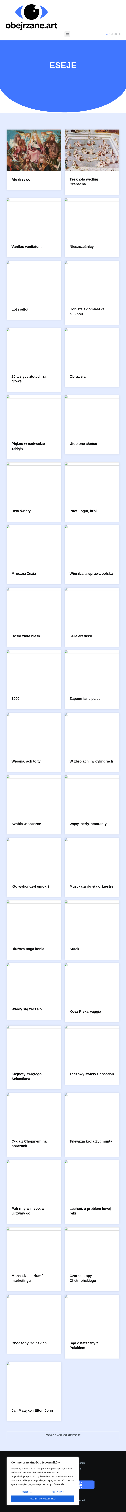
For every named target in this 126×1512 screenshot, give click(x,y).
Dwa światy (21, 511)
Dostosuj (26, 1492)
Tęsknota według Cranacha (84, 181)
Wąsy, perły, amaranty (88, 824)
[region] (43, 1481)
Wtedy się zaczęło (26, 1009)
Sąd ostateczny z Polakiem (84, 1345)
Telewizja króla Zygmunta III (91, 1143)
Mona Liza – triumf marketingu (27, 1278)
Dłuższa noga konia (27, 949)
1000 (15, 699)
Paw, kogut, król (83, 511)
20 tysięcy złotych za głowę (28, 378)
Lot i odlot (19, 309)
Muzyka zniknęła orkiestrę (91, 886)
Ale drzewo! (21, 179)
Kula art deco (81, 636)
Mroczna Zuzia (23, 573)
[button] (67, 34)
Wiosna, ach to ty (26, 761)
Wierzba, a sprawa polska (91, 573)
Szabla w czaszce (26, 824)
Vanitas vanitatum (26, 247)
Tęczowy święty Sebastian (92, 1074)
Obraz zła (77, 376)
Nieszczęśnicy (82, 247)
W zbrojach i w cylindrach (91, 761)
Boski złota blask (25, 636)
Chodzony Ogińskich (29, 1343)
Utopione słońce (83, 444)
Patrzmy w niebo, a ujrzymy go (27, 1210)
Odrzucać (58, 1492)
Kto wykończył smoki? (30, 886)
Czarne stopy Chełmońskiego (83, 1278)
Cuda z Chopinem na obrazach (29, 1143)
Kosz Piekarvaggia (85, 1011)
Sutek (74, 949)
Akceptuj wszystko (42, 1498)
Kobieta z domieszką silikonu (87, 311)
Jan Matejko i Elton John (32, 1410)
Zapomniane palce (85, 699)
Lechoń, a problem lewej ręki (90, 1211)
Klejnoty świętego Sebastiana (26, 1076)
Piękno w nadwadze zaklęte (28, 446)
